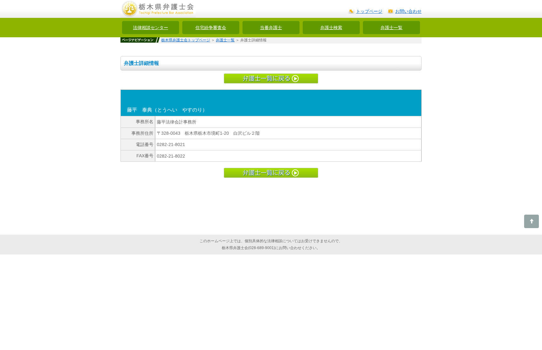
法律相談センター (150, 27)
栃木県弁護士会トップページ (185, 40)
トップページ (369, 11)
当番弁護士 (271, 27)
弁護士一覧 (391, 27)
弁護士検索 (331, 27)
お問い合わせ (408, 11)
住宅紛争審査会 (210, 27)
